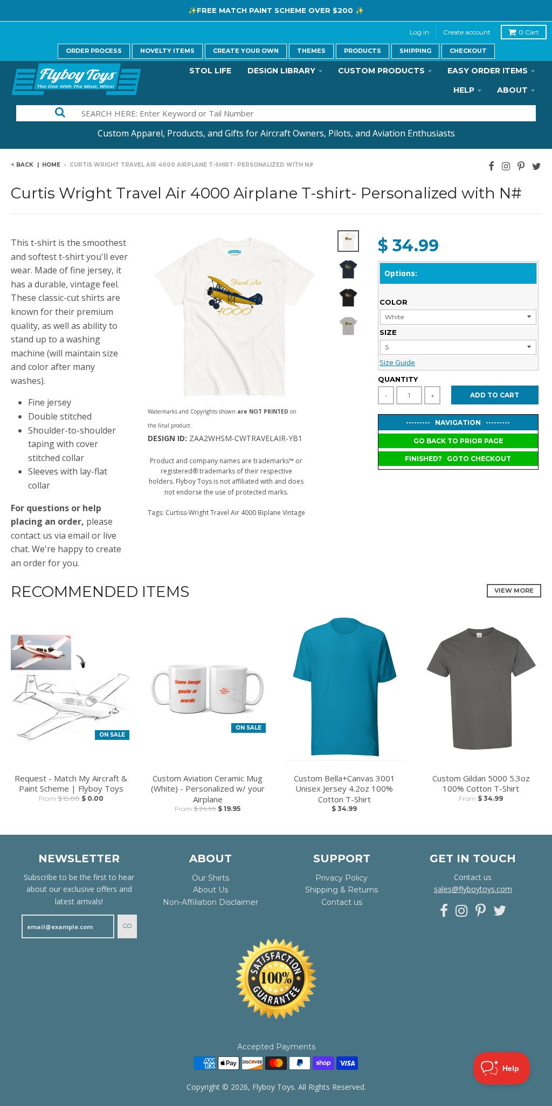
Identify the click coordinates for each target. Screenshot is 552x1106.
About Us (210, 890)
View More (514, 590)
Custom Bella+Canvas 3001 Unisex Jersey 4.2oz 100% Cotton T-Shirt (344, 789)
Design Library (281, 70)
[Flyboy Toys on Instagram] (506, 166)
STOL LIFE (210, 70)
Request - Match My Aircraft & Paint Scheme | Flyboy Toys (71, 783)
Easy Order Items (487, 70)
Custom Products (381, 70)
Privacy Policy (341, 878)
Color (394, 302)
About (512, 90)
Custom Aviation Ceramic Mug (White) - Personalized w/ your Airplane (208, 789)
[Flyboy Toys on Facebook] (491, 166)
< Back (22, 164)
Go (127, 926)
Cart (529, 32)
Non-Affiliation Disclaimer (210, 902)
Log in (419, 32)
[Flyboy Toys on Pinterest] (521, 166)
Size (388, 332)
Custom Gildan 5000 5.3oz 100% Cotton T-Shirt (481, 783)
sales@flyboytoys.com (473, 889)
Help (463, 90)
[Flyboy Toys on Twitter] (536, 166)
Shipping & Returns (341, 890)
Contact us (341, 902)
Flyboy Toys (273, 1087)
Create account (467, 32)
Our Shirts (210, 878)
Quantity (398, 379)
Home (51, 164)
